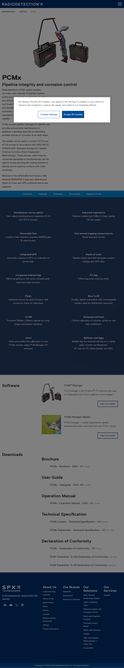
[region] (62, 110)
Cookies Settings (49, 114)
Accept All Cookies (73, 114)
